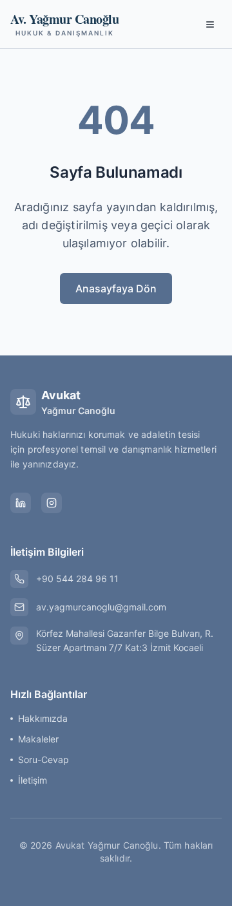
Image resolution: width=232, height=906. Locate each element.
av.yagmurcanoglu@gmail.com (101, 606)
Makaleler (38, 738)
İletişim (32, 780)
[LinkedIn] (20, 503)
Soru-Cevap (43, 759)
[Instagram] (51, 503)
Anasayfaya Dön (116, 288)
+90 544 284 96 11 (77, 578)
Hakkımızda (43, 718)
